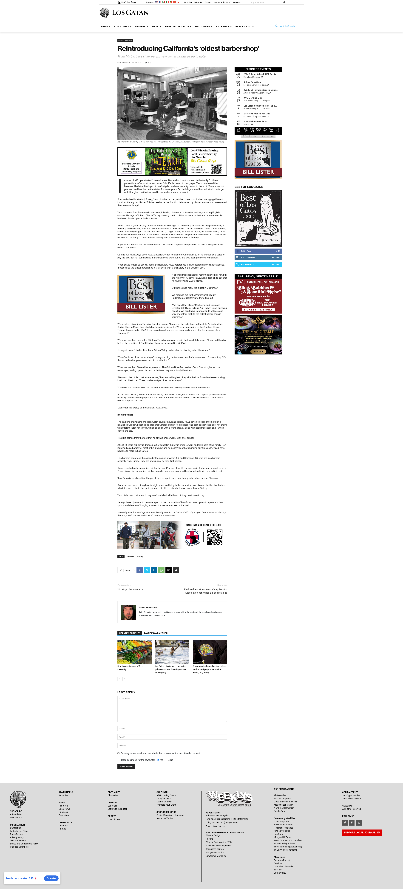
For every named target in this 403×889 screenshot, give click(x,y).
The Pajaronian (281, 846)
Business (128, 40)
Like (278, 251)
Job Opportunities (351, 795)
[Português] (171, 2)
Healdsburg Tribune (283, 824)
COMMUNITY (65, 822)
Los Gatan (279, 834)
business (130, 556)
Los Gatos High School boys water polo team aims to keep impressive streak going (170, 669)
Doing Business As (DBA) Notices (222, 822)
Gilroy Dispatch (281, 821)
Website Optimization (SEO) (219, 842)
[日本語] (179, 2)
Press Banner (280, 840)
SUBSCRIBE (16, 811)
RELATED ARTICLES (129, 633)
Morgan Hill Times (282, 837)
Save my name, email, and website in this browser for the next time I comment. (161, 753)
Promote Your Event (166, 805)
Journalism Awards (351, 798)
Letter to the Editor (19, 831)
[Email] (168, 570)
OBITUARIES (114, 792)
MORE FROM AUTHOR (156, 633)
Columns (63, 825)
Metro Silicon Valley (283, 805)
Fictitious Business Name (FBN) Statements (227, 819)
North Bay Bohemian (284, 808)
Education (64, 815)
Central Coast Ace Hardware (170, 815)
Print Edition (16, 814)
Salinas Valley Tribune (284, 843)
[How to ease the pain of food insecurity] (134, 652)
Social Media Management (218, 845)
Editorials (112, 805)
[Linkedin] (154, 570)
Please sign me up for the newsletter (137, 760)
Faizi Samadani (123, 63)
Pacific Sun (279, 811)
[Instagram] (284, 2)
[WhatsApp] (161, 570)
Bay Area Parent (282, 860)
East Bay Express (282, 798)
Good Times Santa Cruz (285, 801)
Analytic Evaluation (215, 852)
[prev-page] (119, 679)
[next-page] (124, 679)
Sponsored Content (215, 849)
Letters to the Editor (117, 809)
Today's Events (163, 798)
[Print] (176, 570)
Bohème (278, 863)
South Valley (280, 873)
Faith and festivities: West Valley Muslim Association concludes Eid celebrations (205, 591)
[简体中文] (175, 2)
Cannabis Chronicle (283, 866)
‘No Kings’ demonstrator (130, 589)
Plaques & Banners (19, 847)
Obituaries (113, 795)
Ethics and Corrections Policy (24, 843)
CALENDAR (162, 792)
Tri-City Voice (280, 850)
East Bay (278, 869)
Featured (63, 805)
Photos (62, 828)
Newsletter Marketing (216, 856)
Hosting (209, 839)
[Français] (160, 2)
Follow (276, 257)
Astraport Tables (164, 818)
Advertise (63, 795)
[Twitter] (147, 570)
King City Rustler (282, 831)
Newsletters (16, 817)
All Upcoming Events (166, 795)
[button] (284, 26)
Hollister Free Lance (283, 828)
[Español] (164, 2)
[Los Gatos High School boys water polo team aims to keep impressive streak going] (172, 652)
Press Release (17, 834)
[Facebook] (280, 2)
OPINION (112, 802)
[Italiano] (168, 2)
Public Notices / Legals (217, 815)
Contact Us (15, 828)
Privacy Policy (17, 837)
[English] (157, 2)
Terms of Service (18, 840)
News (120, 40)
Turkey (140, 556)
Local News (64, 809)
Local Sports (114, 819)
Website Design (213, 835)
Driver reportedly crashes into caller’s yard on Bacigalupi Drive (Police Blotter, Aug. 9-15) (209, 669)
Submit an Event (164, 801)
